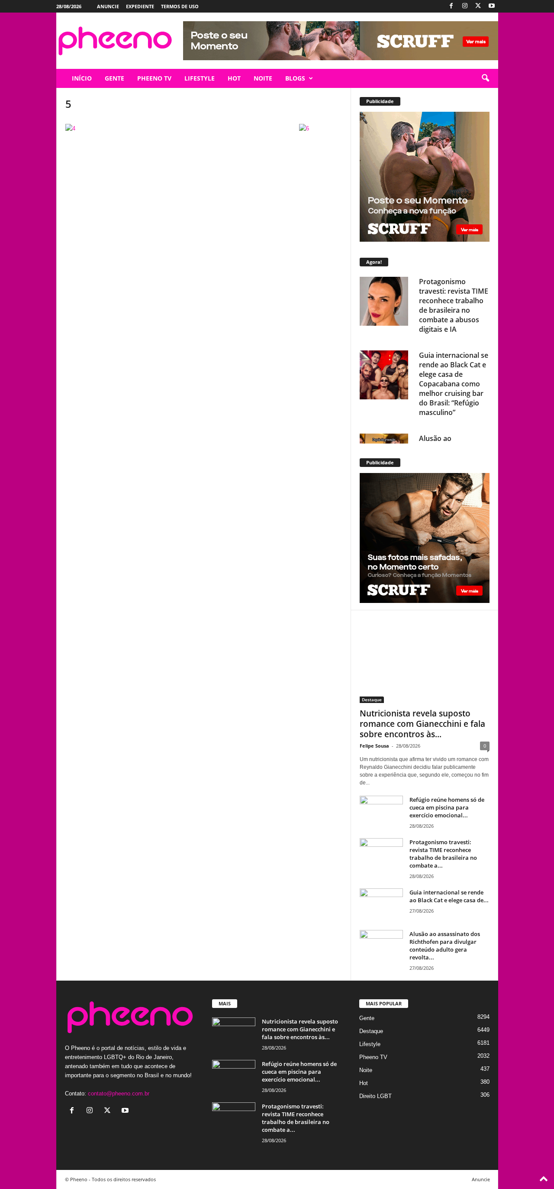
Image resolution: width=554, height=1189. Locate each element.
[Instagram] (465, 6)
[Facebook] (451, 6)
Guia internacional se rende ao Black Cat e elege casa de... (449, 896)
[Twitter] (478, 6)
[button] (485, 78)
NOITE (263, 78)
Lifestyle (369, 1044)
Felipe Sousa (374, 745)
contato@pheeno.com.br (118, 1093)
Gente (366, 1018)
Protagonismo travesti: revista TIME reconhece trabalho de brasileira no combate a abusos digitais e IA (453, 305)
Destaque (372, 700)
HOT (234, 78)
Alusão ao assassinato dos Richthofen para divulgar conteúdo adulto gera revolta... (444, 945)
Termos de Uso (180, 6)
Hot (363, 1083)
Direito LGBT (375, 1096)
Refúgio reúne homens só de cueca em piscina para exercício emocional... (446, 807)
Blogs (295, 78)
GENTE (114, 78)
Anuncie (108, 6)
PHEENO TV (154, 78)
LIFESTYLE (199, 78)
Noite (365, 1070)
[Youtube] (491, 6)
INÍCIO (82, 78)
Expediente (140, 6)
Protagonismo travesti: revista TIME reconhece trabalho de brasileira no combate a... (443, 853)
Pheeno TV (373, 1057)
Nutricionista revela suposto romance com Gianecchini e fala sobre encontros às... (422, 724)
